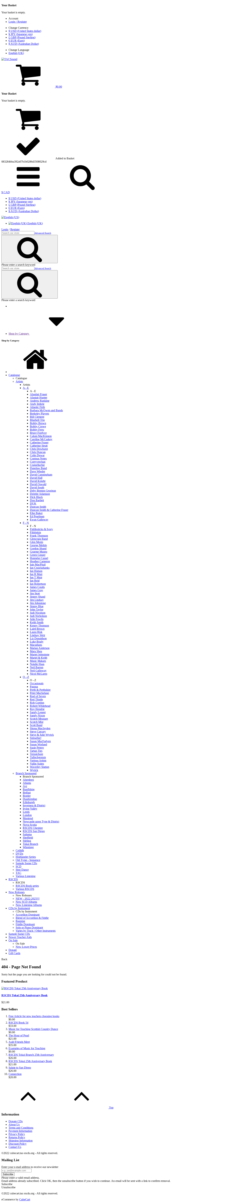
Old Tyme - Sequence (28, 860)
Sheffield (28, 837)
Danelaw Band (38, 468)
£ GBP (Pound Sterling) (22, 37)
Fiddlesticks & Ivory (41, 529)
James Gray (36, 590)
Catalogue (14, 375)
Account (13, 18)
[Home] (35, 371)
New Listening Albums (29, 905)
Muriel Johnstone (39, 654)
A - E (26, 387)
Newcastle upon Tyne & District (41, 821)
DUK (33, 503)
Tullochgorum (38, 757)
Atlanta (27, 782)
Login (4, 229)
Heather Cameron (40, 561)
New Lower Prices (26, 946)
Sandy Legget (38, 712)
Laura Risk (36, 631)
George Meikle (38, 545)
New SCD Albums (26, 901)
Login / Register (18, 21)
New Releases (17, 892)
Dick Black (36, 497)
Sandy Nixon (37, 715)
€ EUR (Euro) (17, 40)
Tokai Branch (30, 843)
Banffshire (29, 789)
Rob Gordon (37, 702)
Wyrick (34, 770)
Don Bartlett (37, 500)
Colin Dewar (37, 455)
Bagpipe (20, 921)
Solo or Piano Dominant (29, 927)
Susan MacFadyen (40, 741)
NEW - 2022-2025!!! (28, 898)
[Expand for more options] (28, 189)
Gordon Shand (38, 548)
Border (27, 795)
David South (37, 487)
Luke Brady (36, 641)
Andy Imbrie (37, 403)
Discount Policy (18, 1143)
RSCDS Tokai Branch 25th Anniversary (31, 1054)
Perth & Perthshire (40, 689)
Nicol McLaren (38, 673)
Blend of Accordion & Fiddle (32, 917)
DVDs (19, 853)
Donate (13, 949)
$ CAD (5, 192)
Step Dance (22, 869)
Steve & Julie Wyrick (42, 734)
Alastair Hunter (38, 397)
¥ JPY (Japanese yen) (21, 34)
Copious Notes (38, 458)
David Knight (37, 481)
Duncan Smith (38, 506)
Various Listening (25, 876)
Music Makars (38, 660)
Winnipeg (28, 847)
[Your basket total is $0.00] (28, 130)
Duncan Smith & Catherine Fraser (49, 509)
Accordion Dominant (28, 914)
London (27, 815)
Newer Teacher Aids (20, 937)
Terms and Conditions (21, 1127)
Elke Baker (36, 513)
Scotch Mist (36, 721)
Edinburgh (29, 802)
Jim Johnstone (38, 603)
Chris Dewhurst (39, 448)
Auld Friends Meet (19, 1041)
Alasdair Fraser (38, 394)
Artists (19, 381)
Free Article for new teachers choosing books (34, 1016)
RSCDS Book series (27, 885)
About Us (14, 1124)
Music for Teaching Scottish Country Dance (33, 1029)
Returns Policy (17, 1137)
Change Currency (18, 27)
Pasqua (34, 686)
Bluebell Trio (37, 419)
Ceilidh (20, 850)
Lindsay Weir (37, 635)
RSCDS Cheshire (33, 827)
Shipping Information (21, 1140)
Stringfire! (35, 737)
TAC (18, 872)
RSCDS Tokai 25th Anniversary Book (24, 995)
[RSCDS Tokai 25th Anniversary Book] (24, 988)
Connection (15, 1074)
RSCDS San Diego (34, 831)
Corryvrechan (37, 461)
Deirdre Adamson (40, 493)
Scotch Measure (39, 718)
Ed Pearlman (37, 516)
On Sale (13, 940)
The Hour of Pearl (19, 1035)
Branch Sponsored (26, 773)
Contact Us (15, 1147)
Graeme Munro (38, 551)
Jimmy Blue (36, 606)
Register (15, 229)
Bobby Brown (38, 423)
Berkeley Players (39, 413)
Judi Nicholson (38, 615)
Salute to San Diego (20, 1067)
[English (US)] (10, 217)
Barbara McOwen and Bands (46, 410)
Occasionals (36, 683)
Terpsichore (36, 754)
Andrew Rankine (39, 400)
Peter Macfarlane (39, 693)
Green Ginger (37, 554)
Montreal (28, 818)
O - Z (26, 676)
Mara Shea (36, 651)
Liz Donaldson (38, 638)
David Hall (36, 477)
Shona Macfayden (40, 728)
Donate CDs (16, 1121)
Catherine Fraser (39, 442)
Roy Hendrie (37, 709)
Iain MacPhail (38, 564)
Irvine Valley (30, 808)
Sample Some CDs (26, 863)
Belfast (27, 792)
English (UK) (16, 53)
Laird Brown (37, 628)
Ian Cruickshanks (40, 567)
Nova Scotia (30, 824)
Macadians (36, 644)
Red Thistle (36, 699)
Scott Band (36, 725)
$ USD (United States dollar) (25, 30)
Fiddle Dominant (25, 924)
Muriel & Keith (38, 657)
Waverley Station (39, 766)
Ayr (25, 786)
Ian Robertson (38, 583)
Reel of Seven (38, 696)
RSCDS (13, 879)
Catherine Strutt (39, 445)
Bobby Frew (37, 429)
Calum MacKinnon (41, 436)
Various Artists (38, 760)
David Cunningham (41, 474)
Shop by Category (19, 333)
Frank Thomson (39, 535)
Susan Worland (38, 744)
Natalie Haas (37, 664)
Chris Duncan (38, 452)
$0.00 (58, 86)
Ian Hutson (36, 570)
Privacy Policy (17, 1134)
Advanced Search (42, 233)
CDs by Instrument (19, 908)
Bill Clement (37, 416)
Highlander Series (26, 856)
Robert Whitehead (40, 705)
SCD (18, 866)
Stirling (27, 840)
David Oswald (38, 484)
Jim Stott (35, 593)
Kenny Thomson (39, 625)
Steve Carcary (38, 731)
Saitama (27, 834)
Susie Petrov (37, 747)
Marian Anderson (40, 648)
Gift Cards (14, 953)
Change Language (19, 49)
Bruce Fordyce (38, 432)
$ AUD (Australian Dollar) (24, 43)
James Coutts (37, 587)
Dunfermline (30, 799)
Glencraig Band (39, 538)
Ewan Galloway (39, 519)
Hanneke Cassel (39, 558)
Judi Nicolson (37, 612)
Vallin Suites (37, 763)
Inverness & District (34, 805)
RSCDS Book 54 (18, 1022)
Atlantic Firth (37, 407)
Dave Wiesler (37, 471)
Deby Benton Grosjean (43, 490)
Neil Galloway (38, 670)
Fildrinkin (35, 532)
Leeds (26, 811)
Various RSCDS (25, 888)
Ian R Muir (36, 574)
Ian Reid (35, 580)
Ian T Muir (36, 577)
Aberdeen (28, 779)
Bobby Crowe (38, 426)
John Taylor (36, 609)
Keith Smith (36, 622)
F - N (26, 522)
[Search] (82, 189)
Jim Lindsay (37, 599)
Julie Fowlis (36, 619)
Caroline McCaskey (41, 439)
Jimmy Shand (37, 596)
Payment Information (20, 1130)
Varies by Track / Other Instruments (36, 930)
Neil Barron (36, 667)
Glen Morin (36, 542)
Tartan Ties (36, 750)
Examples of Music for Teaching (27, 1048)
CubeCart (24, 1199)
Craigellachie (37, 464)
